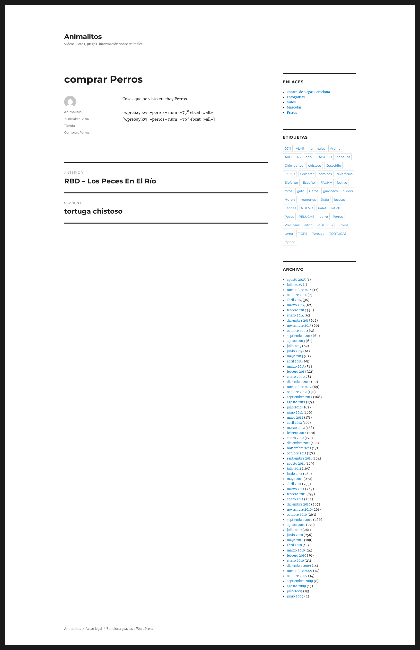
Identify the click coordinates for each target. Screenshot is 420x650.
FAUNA (326, 182)
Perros (84, 132)
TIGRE (302, 233)
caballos (343, 157)
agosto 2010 (296, 525)
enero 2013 (295, 377)
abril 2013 (294, 361)
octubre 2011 (296, 453)
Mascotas (294, 107)
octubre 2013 (296, 331)
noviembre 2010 (299, 509)
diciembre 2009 (299, 566)
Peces (289, 216)
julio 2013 (294, 346)
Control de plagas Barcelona (308, 92)
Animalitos (83, 36)
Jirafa (325, 199)
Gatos (291, 102)
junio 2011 (294, 474)
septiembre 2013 (299, 336)
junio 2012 (295, 412)
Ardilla (335, 148)
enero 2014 (295, 315)
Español (309, 182)
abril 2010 (294, 545)
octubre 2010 (297, 515)
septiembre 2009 (300, 581)
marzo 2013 (296, 366)
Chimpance (294, 165)
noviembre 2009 (299, 571)
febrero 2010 (296, 555)
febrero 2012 (296, 433)
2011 (288, 148)
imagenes (308, 199)
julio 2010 (294, 530)
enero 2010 (295, 561)
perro (323, 216)
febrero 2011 (296, 494)
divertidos (344, 174)
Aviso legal (94, 629)
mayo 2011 (295, 479)
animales (317, 148)
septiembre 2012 (299, 397)
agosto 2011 (296, 463)
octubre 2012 (297, 392)
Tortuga (318, 233)
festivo (342, 182)
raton (308, 225)
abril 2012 (294, 423)
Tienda (69, 125)
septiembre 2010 (299, 520)
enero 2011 (295, 499)
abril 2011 (294, 484)
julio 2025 (294, 285)
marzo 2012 (296, 428)
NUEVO (307, 208)
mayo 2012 (295, 417)
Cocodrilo (333, 165)
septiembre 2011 (299, 458)
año (309, 157)
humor (347, 191)
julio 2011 (294, 469)
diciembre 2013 (298, 320)
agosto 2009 (296, 586)
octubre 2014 (297, 295)
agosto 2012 (296, 402)
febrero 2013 (296, 372)
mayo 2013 (295, 356)
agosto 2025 (296, 280)
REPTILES (325, 225)
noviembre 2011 (299, 448)
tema (289, 233)
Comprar (71, 132)
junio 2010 (295, 535)
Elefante (291, 182)
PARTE (336, 208)
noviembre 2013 (299, 326)
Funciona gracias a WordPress (129, 629)
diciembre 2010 (298, 504)
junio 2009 (295, 596)
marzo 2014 (296, 305)
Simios (343, 225)
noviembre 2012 (299, 387)
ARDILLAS (293, 157)
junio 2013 (295, 351)
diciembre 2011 (298, 443)
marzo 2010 (296, 550)
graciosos (330, 191)
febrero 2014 (296, 310)
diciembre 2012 (298, 382)
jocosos (339, 199)
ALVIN (301, 148)
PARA (322, 208)
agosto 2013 (296, 341)
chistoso (314, 165)
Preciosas (292, 225)
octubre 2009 (297, 576)
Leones (290, 208)
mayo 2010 (295, 540)
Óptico (290, 242)
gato (300, 191)
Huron (290, 199)
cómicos (325, 174)
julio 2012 (294, 407)
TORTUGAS (338, 233)
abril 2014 (294, 300)
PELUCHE (307, 216)
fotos (288, 191)
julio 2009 (294, 591)
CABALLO (324, 157)
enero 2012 (295, 438)
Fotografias (296, 97)
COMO (290, 174)
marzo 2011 (295, 489)
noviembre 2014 (299, 290)
